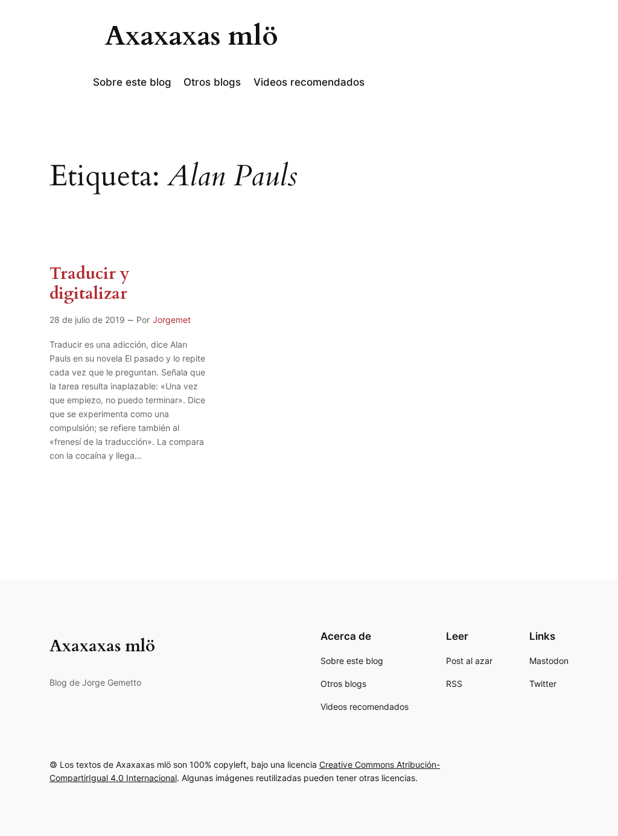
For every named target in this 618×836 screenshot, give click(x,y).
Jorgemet (172, 319)
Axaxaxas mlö (191, 36)
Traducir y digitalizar (89, 284)
